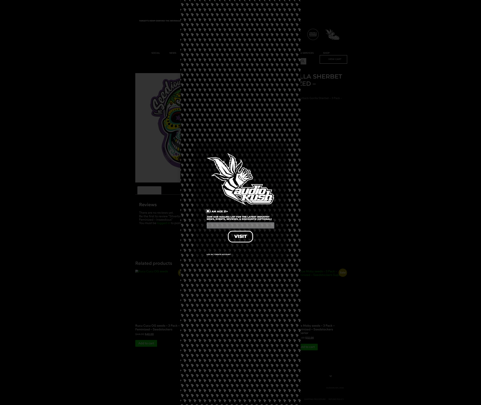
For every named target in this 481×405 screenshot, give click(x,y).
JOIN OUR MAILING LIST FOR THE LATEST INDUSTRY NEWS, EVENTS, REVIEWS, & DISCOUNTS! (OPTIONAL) (239, 218)
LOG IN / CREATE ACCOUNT (219, 255)
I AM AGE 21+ (219, 211)
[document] (240, 202)
